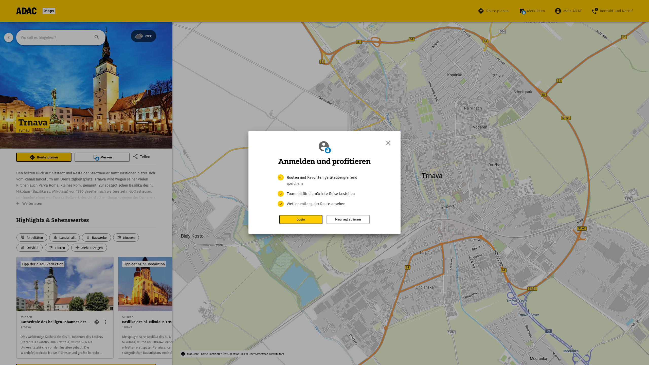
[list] (324, 190)
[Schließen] (388, 143)
